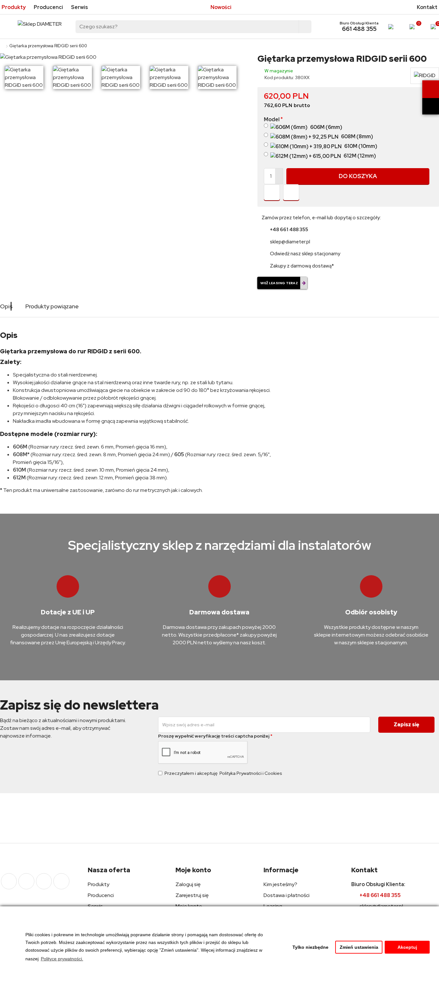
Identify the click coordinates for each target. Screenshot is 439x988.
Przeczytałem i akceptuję (223, 773)
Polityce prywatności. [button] (62, 958)
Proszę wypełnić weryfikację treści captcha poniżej (213, 736)
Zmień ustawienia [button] (359, 947)
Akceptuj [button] (407, 947)
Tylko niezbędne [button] (310, 947)
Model (272, 119)
